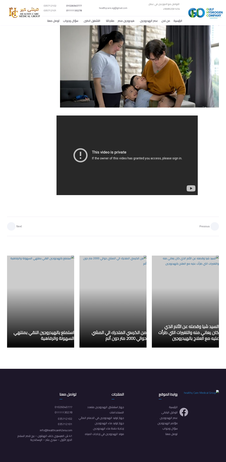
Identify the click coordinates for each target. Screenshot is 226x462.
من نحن (165, 20)
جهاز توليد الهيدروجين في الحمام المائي (101, 417)
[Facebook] (183, 412)
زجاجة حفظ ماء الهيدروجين (108, 428)
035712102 (50, 6)
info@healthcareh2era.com (56, 430)
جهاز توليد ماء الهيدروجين (109, 423)
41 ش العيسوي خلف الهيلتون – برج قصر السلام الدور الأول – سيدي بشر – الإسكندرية (44, 438)
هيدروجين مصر (126, 20)
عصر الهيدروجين (149, 20)
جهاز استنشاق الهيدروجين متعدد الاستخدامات (105, 409)
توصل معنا (53, 20)
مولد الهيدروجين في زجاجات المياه (104, 434)
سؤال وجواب (70, 20)
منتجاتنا (110, 20)
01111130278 (74, 10)
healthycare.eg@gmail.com (113, 8)
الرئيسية (178, 20)
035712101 (50, 10)
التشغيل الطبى (92, 20)
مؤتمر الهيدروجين (167, 423)
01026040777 (74, 6)
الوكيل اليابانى (169, 412)
